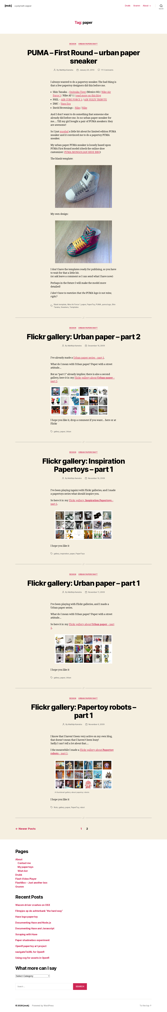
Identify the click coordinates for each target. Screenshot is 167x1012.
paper (83, 304)
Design (72, 44)
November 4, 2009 (96, 724)
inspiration (64, 553)
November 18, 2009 (96, 478)
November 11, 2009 (96, 592)
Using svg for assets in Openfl (32, 957)
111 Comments (107, 70)
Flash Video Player (26, 878)
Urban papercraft (88, 44)
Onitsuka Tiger (77, 92)
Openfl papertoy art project (30, 946)
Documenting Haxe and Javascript (34, 928)
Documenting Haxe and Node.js (33, 922)
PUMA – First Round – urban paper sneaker (83, 56)
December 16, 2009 (96, 346)
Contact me (24, 863)
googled (64, 131)
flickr (56, 807)
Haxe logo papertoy (26, 916)
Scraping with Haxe (26, 934)
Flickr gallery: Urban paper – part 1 (83, 583)
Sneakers (65, 307)
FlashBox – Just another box (31, 882)
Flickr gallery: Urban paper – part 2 (83, 336)
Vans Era (66, 103)
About (145, 5)
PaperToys (80, 553)
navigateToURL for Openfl (29, 952)
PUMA (98, 304)
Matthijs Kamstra (66, 70)
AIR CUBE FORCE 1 (71, 99)
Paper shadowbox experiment (32, 940)
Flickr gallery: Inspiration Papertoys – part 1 (83, 465)
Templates (74, 307)
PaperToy (91, 304)
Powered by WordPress (43, 1005)
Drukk (127, 5)
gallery (56, 431)
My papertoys (25, 867)
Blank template (60, 304)
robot (82, 807)
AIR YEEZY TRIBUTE (95, 99)
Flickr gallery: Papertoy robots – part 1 (83, 711)
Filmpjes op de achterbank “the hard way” (39, 911)
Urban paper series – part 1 (88, 357)
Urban (68, 431)
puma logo (106, 304)
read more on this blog (88, 95)
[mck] (8, 5)
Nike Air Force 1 (73, 304)
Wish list (23, 871)
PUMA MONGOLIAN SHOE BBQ (82, 152)
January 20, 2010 (87, 70)
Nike (77, 107)
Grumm (136, 5)
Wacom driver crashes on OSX (32, 905)
